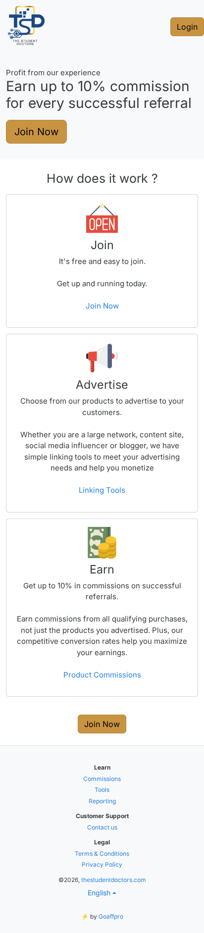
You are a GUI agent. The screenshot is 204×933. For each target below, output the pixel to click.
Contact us (102, 827)
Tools (102, 789)
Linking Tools (102, 490)
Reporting (102, 801)
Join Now (36, 132)
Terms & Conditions (102, 853)
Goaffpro (111, 916)
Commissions (102, 778)
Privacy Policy (102, 864)
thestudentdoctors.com (113, 879)
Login (187, 27)
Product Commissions (102, 674)
